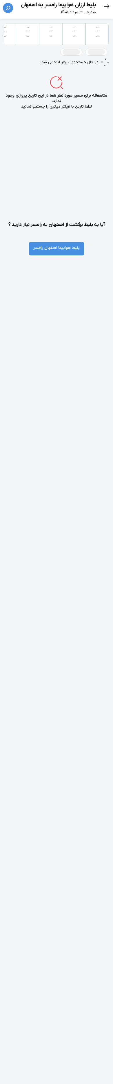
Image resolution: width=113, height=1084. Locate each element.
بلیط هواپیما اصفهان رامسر (56, 247)
